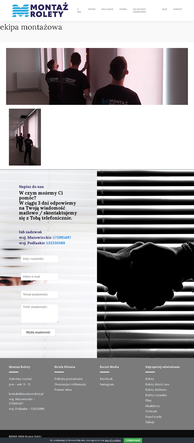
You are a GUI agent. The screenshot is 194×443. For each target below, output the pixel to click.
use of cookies (113, 440)
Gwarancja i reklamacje (70, 384)
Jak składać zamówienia (139, 10)
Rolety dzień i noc (157, 384)
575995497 (62, 237)
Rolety (149, 379)
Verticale (151, 411)
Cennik (123, 9)
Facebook (106, 379)
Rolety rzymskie (156, 395)
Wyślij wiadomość (38, 332)
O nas (79, 10)
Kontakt (177, 9)
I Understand (133, 440)
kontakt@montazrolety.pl (26, 394)
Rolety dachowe (156, 389)
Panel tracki (153, 417)
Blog (164, 9)
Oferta (91, 9)
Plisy (148, 400)
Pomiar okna (63, 389)
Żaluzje (150, 422)
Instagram (107, 384)
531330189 (55, 243)
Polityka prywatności (68, 379)
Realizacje (107, 9)
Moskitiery (152, 406)
